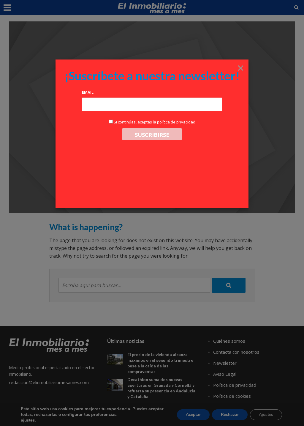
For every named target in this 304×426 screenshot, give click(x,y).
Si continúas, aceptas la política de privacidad (154, 122)
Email (88, 92)
